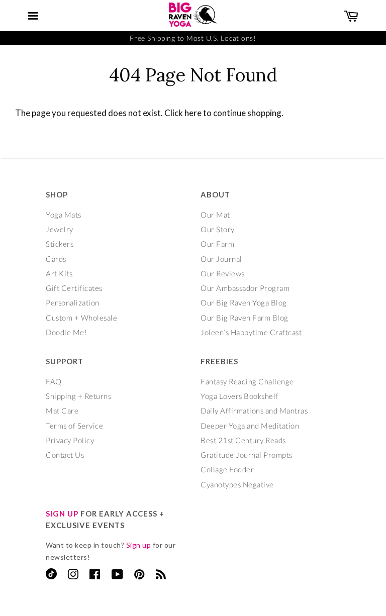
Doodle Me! (66, 332)
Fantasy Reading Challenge (247, 381)
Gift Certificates (74, 287)
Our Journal (221, 258)
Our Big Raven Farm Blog (244, 317)
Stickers (59, 243)
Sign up (138, 545)
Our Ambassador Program (245, 287)
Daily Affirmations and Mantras (254, 410)
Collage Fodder (227, 469)
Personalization (73, 302)
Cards (56, 258)
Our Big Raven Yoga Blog (244, 302)
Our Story (218, 229)
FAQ (54, 381)
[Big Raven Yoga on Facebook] (95, 575)
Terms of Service (74, 425)
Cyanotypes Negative (237, 484)
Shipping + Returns (78, 395)
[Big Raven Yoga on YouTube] (118, 575)
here (193, 113)
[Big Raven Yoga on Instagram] (73, 575)
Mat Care (62, 410)
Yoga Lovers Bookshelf (239, 395)
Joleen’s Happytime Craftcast (251, 332)
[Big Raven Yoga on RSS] (161, 575)
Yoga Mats (63, 214)
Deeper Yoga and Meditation (250, 425)
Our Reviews (223, 273)
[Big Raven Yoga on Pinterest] (139, 575)
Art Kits (59, 273)
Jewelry (59, 229)
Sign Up (62, 513)
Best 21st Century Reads (243, 440)
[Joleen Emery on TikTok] (51, 576)
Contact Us (65, 454)
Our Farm (217, 243)
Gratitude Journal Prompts (247, 454)
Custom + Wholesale (81, 317)
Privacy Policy (70, 440)
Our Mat (215, 214)
